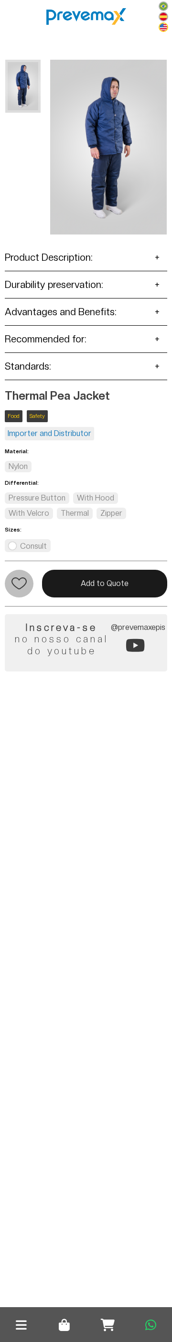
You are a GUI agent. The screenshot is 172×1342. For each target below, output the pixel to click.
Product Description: (49, 257)
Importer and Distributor (49, 433)
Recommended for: (45, 339)
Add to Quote (105, 583)
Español (163, 16)
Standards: (28, 366)
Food (14, 416)
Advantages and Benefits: (61, 312)
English (163, 27)
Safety (37, 416)
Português (163, 6)
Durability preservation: (54, 284)
